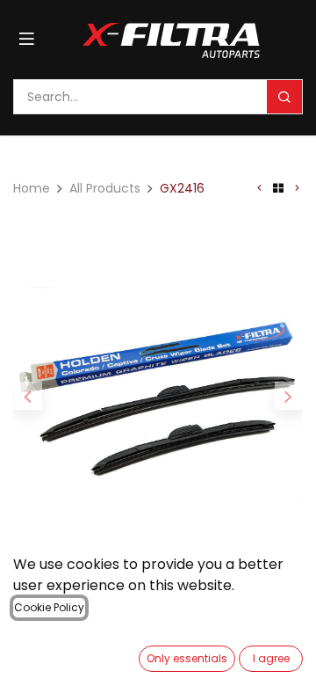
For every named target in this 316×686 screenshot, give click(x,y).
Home (31, 188)
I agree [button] (271, 658)
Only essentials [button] (187, 658)
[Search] (284, 96)
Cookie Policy (49, 607)
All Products (104, 188)
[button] (27, 396)
